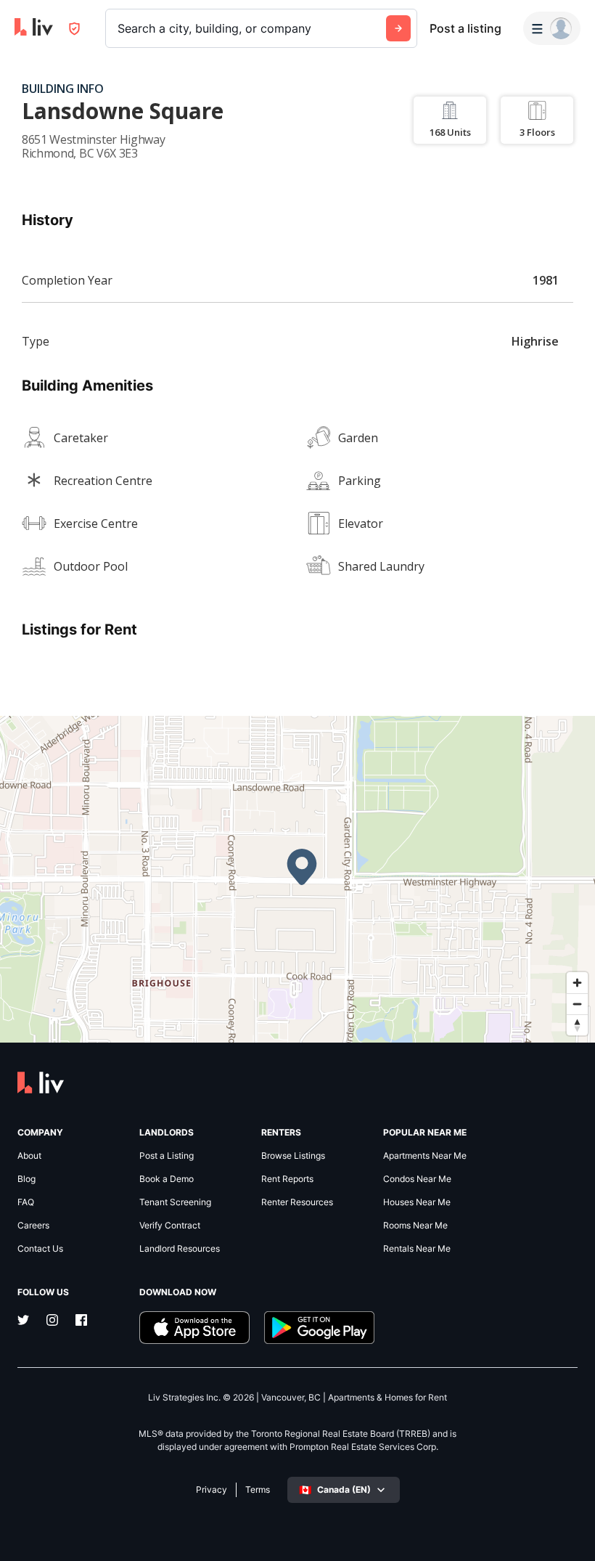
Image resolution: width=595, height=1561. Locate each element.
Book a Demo (166, 1179)
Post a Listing (166, 1156)
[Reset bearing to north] (577, 1024)
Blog (26, 1179)
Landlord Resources (179, 1248)
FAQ (25, 1202)
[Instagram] (52, 1321)
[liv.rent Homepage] (34, 28)
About (29, 1156)
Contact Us (40, 1248)
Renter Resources (297, 1202)
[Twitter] (23, 1321)
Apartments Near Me (425, 1156)
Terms (257, 1489)
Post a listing (465, 28)
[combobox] (119, 28)
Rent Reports (287, 1179)
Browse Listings (293, 1156)
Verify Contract (169, 1225)
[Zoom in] (577, 982)
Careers (33, 1225)
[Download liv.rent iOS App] (194, 1327)
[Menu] (551, 28)
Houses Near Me (417, 1202)
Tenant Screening (175, 1202)
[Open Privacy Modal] (74, 28)
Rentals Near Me (417, 1248)
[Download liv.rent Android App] (319, 1327)
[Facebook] (81, 1321)
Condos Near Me (417, 1179)
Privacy (211, 1489)
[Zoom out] (577, 1003)
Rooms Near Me (415, 1225)
